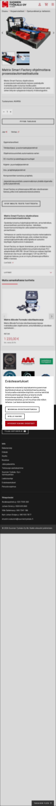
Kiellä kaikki (15, 416)
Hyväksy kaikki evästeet (21, 423)
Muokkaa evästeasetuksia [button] (22, 409)
